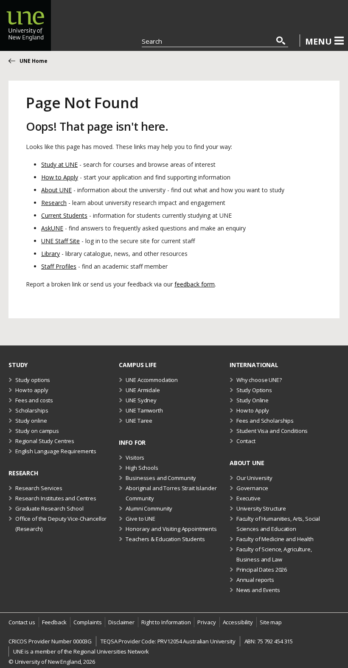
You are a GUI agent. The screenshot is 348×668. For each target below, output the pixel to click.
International (254, 365)
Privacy (206, 622)
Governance (252, 488)
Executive (248, 498)
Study (18, 365)
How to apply (31, 390)
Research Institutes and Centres (55, 498)
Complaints (87, 622)
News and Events (258, 590)
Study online (31, 420)
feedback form (194, 284)
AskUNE (52, 228)
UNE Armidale (143, 390)
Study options (32, 380)
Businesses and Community (161, 478)
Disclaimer (121, 622)
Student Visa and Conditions (272, 431)
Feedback (54, 622)
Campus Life (138, 365)
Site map (271, 622)
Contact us (21, 622)
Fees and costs (34, 400)
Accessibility (238, 622)
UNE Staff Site (60, 241)
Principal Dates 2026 (261, 569)
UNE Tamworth (144, 410)
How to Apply (59, 177)
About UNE (56, 190)
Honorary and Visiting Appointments (171, 529)
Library (50, 254)
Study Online (252, 400)
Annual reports (255, 580)
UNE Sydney (141, 400)
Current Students (64, 215)
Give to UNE (140, 518)
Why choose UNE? (259, 380)
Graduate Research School (49, 508)
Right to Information (166, 622)
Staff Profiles (58, 266)
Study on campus (37, 431)
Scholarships (31, 410)
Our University (254, 478)
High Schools (142, 468)
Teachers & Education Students (165, 539)
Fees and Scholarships (265, 420)
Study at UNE (59, 164)
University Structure (261, 508)
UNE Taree (139, 420)
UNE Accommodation (152, 380)
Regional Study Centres (44, 441)
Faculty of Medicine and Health (275, 539)
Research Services (38, 488)
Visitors (135, 457)
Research (54, 203)
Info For (132, 442)
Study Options (254, 390)
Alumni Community (149, 508)
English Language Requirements (55, 451)
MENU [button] (318, 41)
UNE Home (34, 61)
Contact (245, 441)
